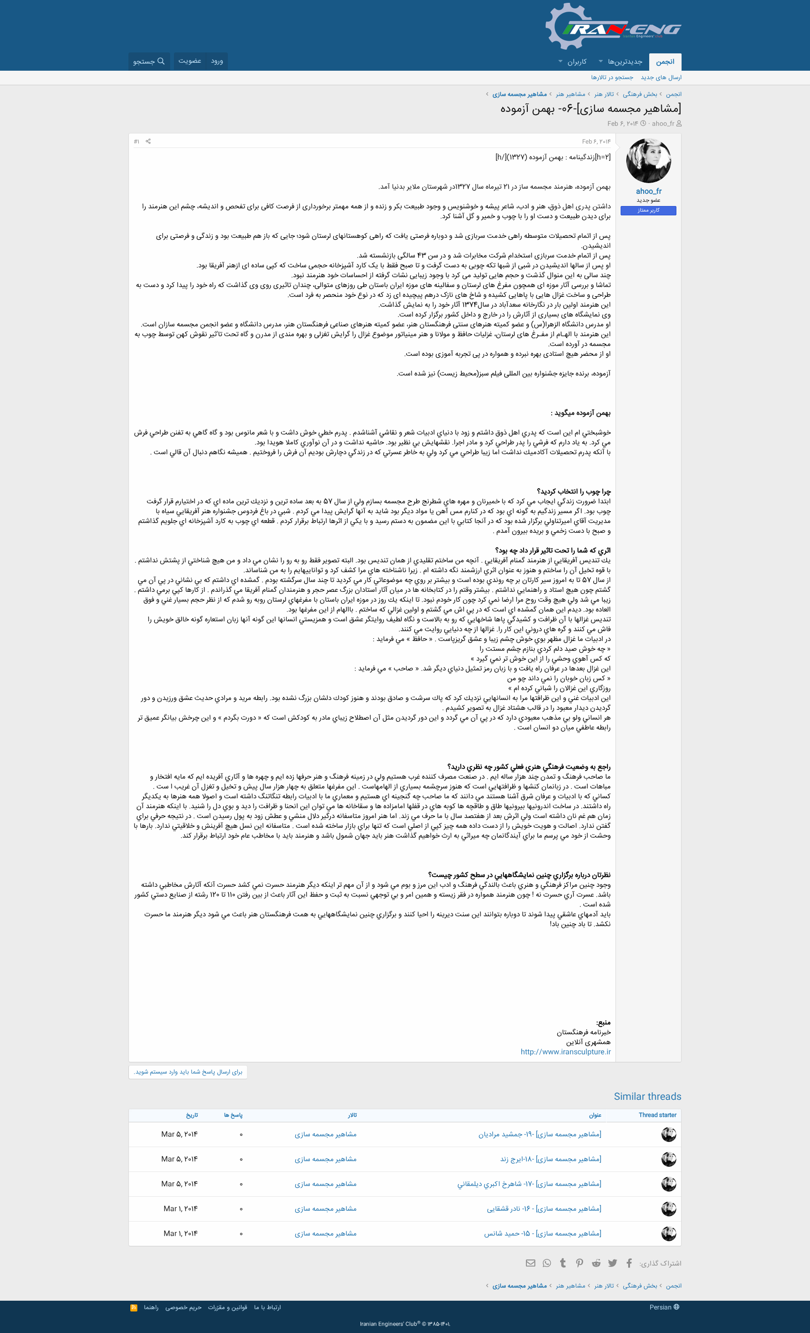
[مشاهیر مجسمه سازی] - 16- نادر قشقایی (544, 1209)
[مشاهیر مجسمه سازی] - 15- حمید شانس (542, 1234)
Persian (662, 1308)
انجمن (665, 62)
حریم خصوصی (183, 1308)
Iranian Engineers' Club (405, 1324)
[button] (600, 62)
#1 (136, 142)
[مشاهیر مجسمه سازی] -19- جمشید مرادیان (540, 1135)
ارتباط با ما (267, 1308)
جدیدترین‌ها (625, 62)
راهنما (151, 1308)
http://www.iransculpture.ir (566, 1052)
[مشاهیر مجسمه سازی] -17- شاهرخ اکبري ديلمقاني (529, 1184)
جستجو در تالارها (612, 78)
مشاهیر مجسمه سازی (326, 1135)
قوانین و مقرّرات (227, 1308)
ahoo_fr (663, 124)
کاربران (577, 62)
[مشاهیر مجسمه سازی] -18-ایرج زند (550, 1159)
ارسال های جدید (661, 78)
